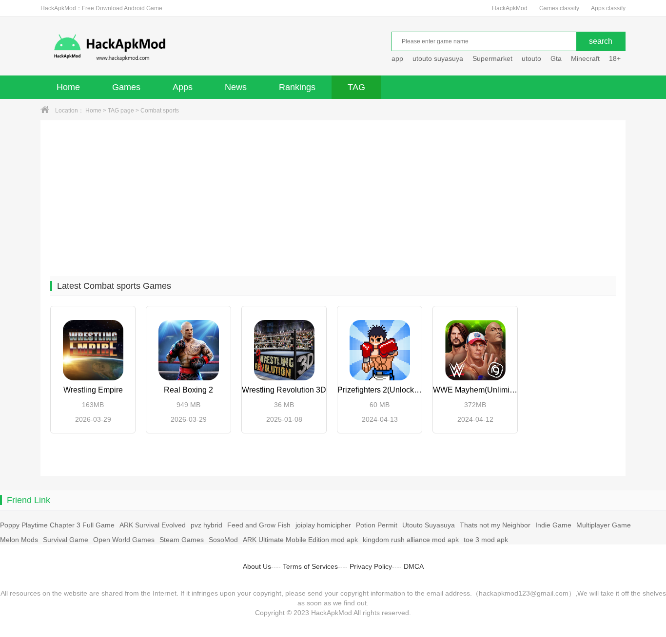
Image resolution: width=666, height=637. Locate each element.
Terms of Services (310, 566)
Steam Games (181, 539)
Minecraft (585, 58)
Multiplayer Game (603, 525)
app (397, 58)
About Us (257, 566)
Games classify (559, 8)
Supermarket (492, 58)
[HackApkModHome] (179, 47)
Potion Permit (376, 525)
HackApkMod (510, 8)
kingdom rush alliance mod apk (411, 539)
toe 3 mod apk (486, 539)
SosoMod (223, 539)
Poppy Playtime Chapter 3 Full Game (57, 525)
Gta (556, 58)
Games (126, 87)
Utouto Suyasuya (428, 525)
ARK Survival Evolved (152, 525)
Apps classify (608, 8)
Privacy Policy (371, 566)
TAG (356, 87)
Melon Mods (19, 539)
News (236, 87)
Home (68, 87)
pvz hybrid (206, 525)
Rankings (297, 87)
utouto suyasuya (437, 58)
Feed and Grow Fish (259, 525)
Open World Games (124, 539)
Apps (183, 87)
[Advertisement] (333, 193)
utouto (531, 58)
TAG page (121, 110)
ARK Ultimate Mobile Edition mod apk (300, 539)
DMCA (414, 566)
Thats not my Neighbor (495, 525)
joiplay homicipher (323, 525)
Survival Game (65, 539)
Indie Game (553, 525)
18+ (615, 58)
